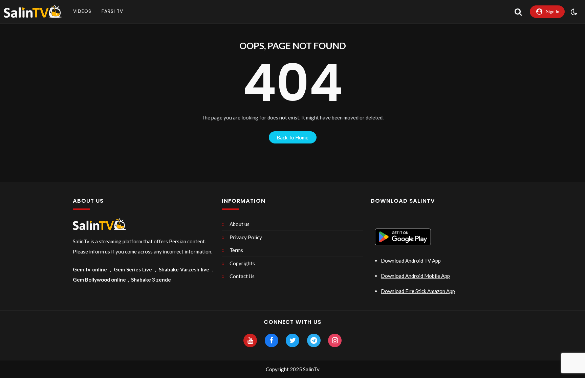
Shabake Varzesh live (184, 269)
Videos (82, 11)
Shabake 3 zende (151, 279)
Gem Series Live (133, 269)
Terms (236, 250)
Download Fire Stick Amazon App (418, 291)
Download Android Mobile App (415, 276)
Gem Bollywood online (99, 279)
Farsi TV (112, 11)
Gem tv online (90, 269)
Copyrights (242, 263)
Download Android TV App (411, 261)
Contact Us (242, 276)
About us (240, 224)
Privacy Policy (246, 237)
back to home (292, 137)
